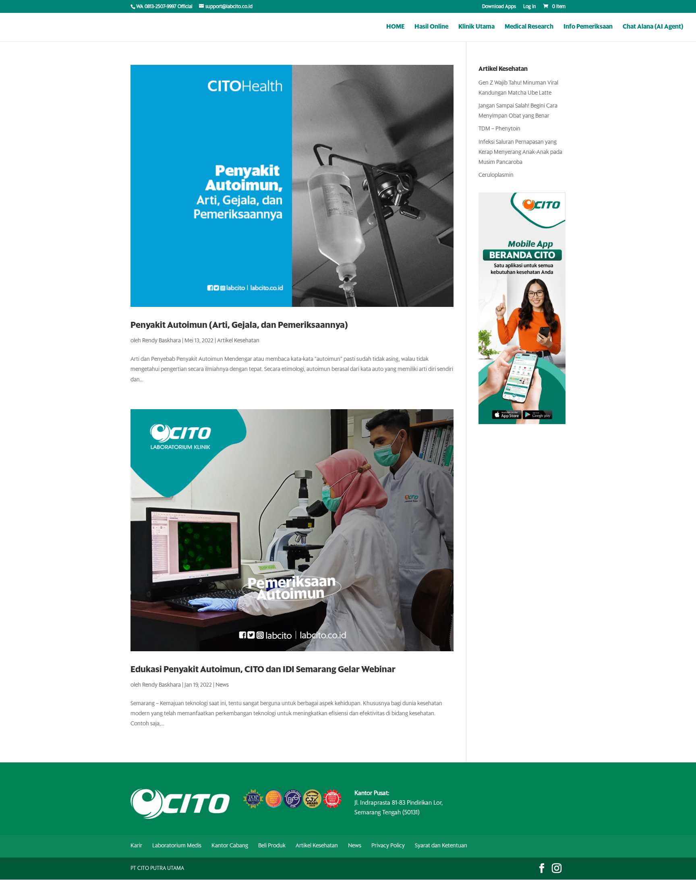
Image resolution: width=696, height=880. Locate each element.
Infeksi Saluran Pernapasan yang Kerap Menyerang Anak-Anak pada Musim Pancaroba (520, 152)
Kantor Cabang (229, 846)
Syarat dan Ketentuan (441, 846)
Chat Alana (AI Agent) (653, 27)
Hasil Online (431, 27)
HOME (395, 27)
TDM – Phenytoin (499, 129)
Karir (136, 846)
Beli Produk (272, 846)
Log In (529, 6)
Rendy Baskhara (161, 341)
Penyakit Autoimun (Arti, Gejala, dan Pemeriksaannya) (239, 325)
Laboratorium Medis (176, 846)
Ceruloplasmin (496, 175)
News (222, 685)
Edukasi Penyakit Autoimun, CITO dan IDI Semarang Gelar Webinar (263, 669)
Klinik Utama (476, 27)
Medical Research (529, 27)
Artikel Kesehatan (238, 341)
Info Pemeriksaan (588, 27)
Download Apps (499, 6)
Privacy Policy (388, 846)
